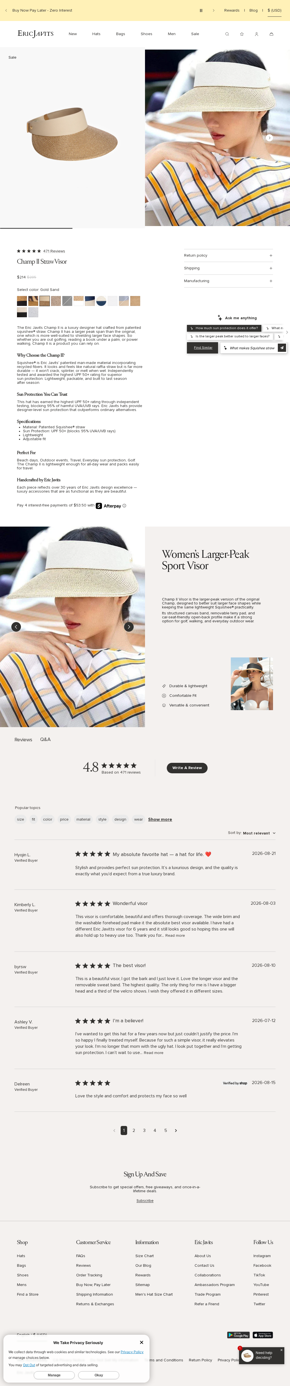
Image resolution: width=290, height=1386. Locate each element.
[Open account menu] (256, 34)
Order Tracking (89, 1275)
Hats (21, 1256)
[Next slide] (213, 10)
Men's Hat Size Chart (154, 1294)
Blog (254, 10)
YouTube (261, 1285)
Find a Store (28, 1294)
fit (33, 819)
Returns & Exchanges (95, 1304)
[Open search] (227, 34)
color (47, 819)
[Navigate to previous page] (114, 1131)
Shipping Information (94, 1294)
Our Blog (143, 1266)
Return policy (195, 255)
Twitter (259, 1304)
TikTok (259, 1275)
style (102, 819)
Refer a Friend (207, 1304)
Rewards (232, 10)
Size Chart (144, 1256)
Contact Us (204, 1266)
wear (138, 819)
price (64, 819)
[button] (72, 138)
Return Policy (200, 1360)
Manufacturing (196, 281)
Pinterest (261, 1294)
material (83, 819)
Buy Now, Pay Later (93, 1285)
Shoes (23, 1275)
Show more (160, 819)
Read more (175, 936)
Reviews (83, 1266)
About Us (203, 1256)
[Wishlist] (242, 34)
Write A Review (187, 767)
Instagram (262, 1256)
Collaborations (208, 1275)
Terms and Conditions (163, 1360)
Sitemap (142, 1285)
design (120, 819)
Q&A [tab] (45, 739)
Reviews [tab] (23, 739)
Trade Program (208, 1294)
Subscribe (145, 1201)
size (20, 819)
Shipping (192, 268)
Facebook (262, 1266)
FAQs (80, 1256)
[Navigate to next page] (176, 1131)
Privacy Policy (230, 1360)
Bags (21, 1266)
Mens (22, 1285)
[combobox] (252, 833)
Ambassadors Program (215, 1285)
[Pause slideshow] (201, 10)
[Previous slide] (6, 10)
